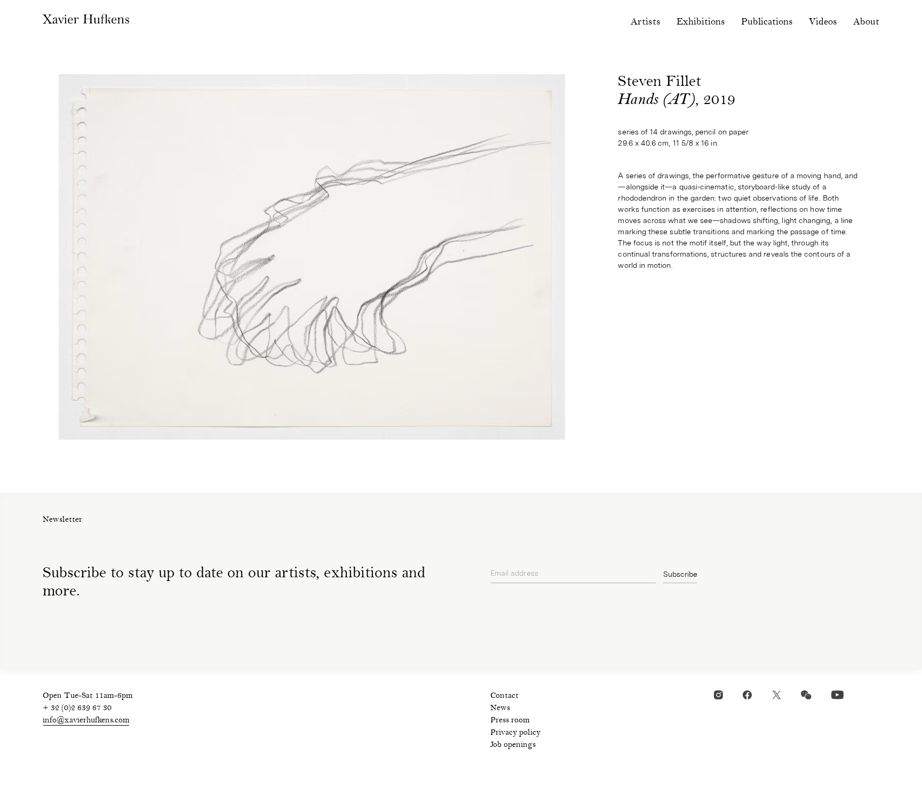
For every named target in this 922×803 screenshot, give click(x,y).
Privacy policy (515, 733)
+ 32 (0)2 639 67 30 (77, 708)
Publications (767, 22)
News (500, 708)
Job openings (513, 745)
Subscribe (680, 574)
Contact (504, 696)
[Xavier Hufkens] (94, 21)
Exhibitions (701, 22)
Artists (646, 22)
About (866, 22)
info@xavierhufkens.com (86, 721)
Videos (823, 22)
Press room (510, 721)
